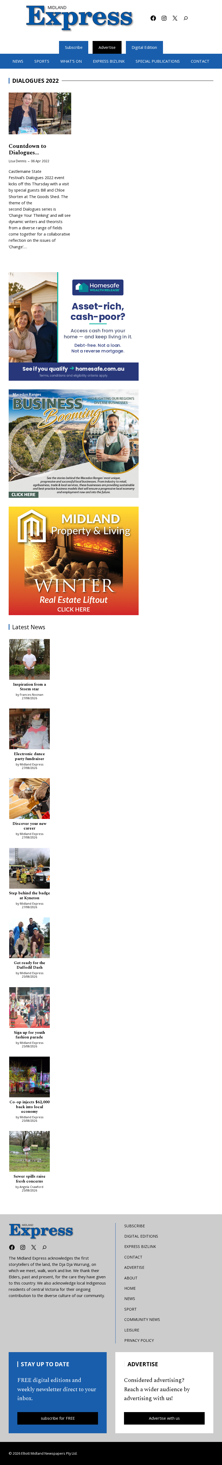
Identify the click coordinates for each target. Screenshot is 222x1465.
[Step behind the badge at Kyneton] (29, 869)
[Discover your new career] (29, 799)
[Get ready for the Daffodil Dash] (29, 938)
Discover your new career (29, 826)
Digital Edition (144, 47)
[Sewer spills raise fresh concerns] (29, 1152)
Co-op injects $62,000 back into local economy (29, 1107)
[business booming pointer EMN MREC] (74, 443)
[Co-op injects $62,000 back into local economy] (29, 1078)
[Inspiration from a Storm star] (29, 660)
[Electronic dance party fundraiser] (29, 729)
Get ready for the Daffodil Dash (29, 965)
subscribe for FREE (58, 1418)
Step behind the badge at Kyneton (29, 896)
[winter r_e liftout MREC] (74, 561)
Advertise (107, 47)
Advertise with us (164, 1418)
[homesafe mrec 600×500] (74, 326)
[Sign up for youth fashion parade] (29, 1008)
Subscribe (74, 47)
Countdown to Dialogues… (27, 149)
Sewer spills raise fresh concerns (29, 1179)
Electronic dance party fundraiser (29, 756)
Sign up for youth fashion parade (29, 1035)
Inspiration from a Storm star (29, 687)
